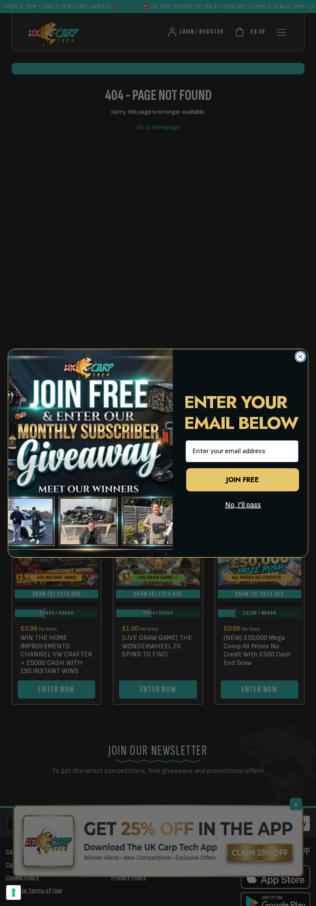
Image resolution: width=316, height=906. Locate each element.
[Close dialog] (300, 356)
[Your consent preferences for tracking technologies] (13, 892)
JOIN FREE (242, 480)
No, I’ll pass (243, 505)
